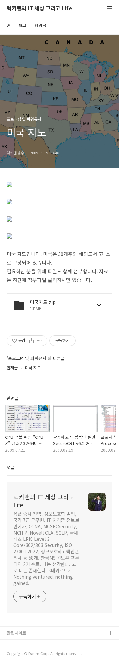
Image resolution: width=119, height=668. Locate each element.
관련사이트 (16, 633)
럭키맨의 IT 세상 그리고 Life (39, 8)
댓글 (11, 467)
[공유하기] (31, 341)
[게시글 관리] (40, 341)
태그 (22, 25)
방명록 (40, 25)
